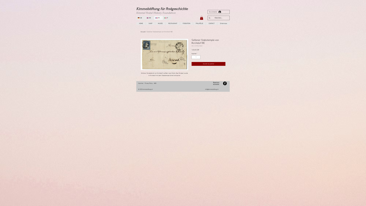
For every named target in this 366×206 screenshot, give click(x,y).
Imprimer (141, 83)
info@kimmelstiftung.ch (212, 89)
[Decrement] (193, 57)
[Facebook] (225, 83)
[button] (201, 18)
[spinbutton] (196, 57)
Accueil (143, 32)
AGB (155, 83)
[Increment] (199, 57)
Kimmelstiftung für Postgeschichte (162, 9)
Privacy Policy (149, 83)
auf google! (216, 84)
